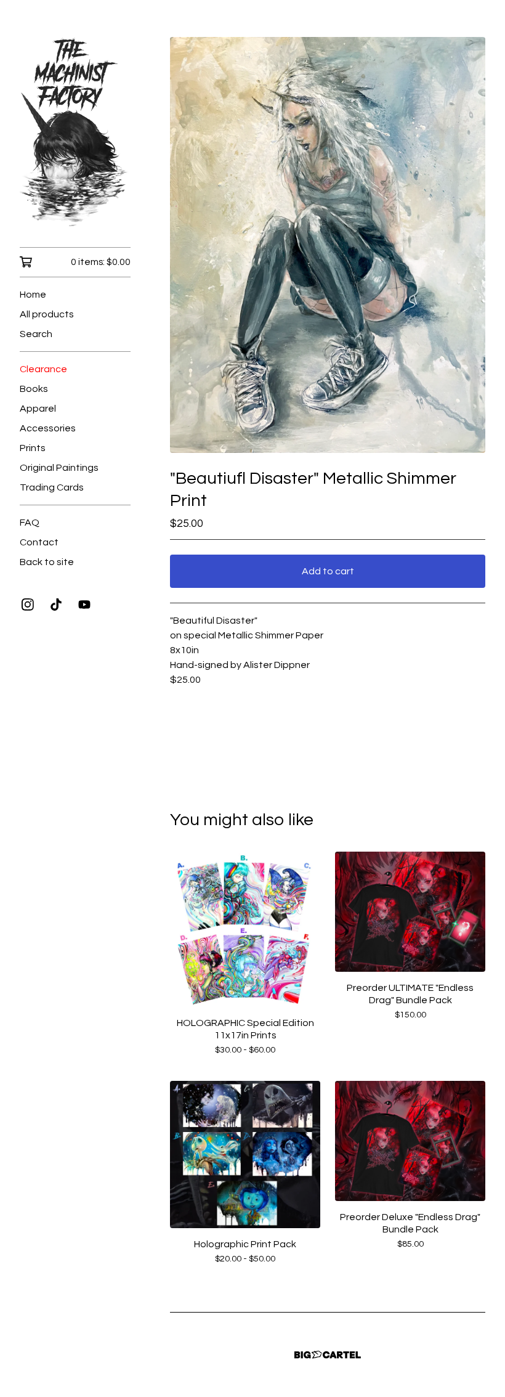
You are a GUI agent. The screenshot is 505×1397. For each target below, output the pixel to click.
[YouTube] (84, 605)
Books (34, 389)
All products (47, 314)
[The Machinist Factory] (75, 132)
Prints (33, 448)
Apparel (38, 408)
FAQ (29, 522)
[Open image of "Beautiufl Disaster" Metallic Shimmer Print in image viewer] (327, 245)
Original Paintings (59, 468)
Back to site (47, 562)
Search (36, 334)
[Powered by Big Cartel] (327, 1355)
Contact (39, 542)
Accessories (48, 428)
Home (33, 294)
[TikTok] (56, 605)
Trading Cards (52, 487)
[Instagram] (28, 605)
